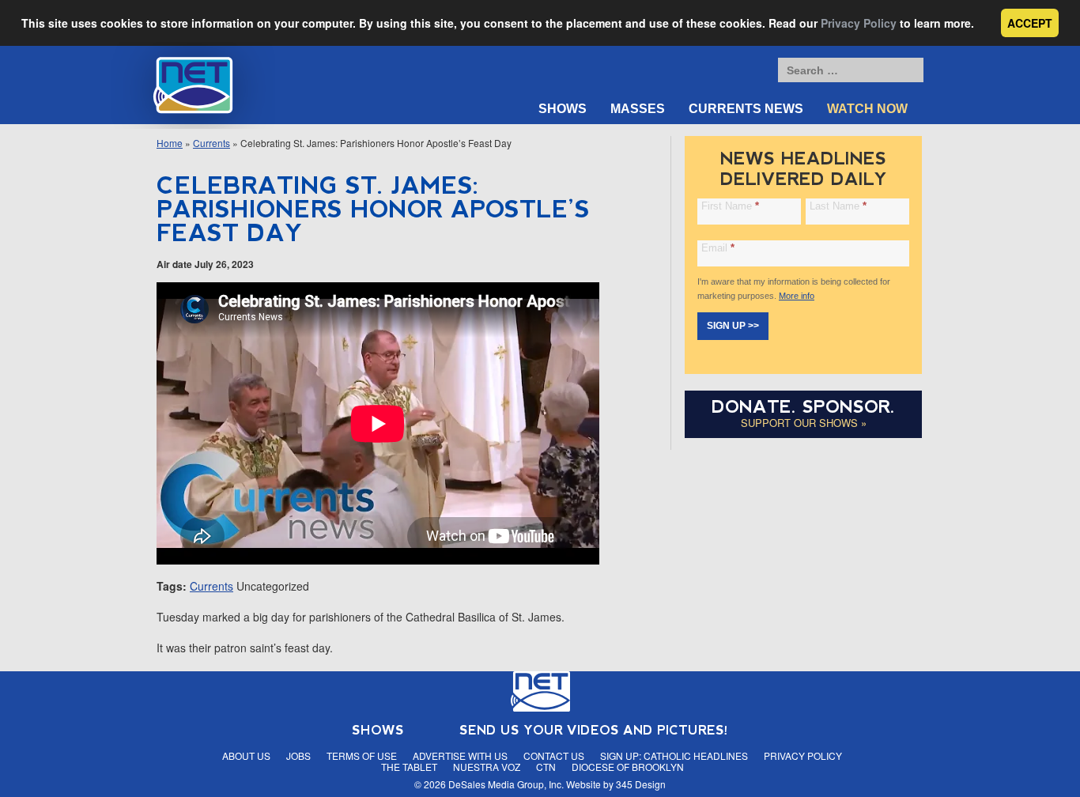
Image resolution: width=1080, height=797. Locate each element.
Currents (211, 142)
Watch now (867, 108)
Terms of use (362, 755)
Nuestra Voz (486, 766)
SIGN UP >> (733, 325)
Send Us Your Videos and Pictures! (593, 730)
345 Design (641, 784)
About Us (246, 755)
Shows (562, 108)
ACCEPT (1029, 23)
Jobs (298, 755)
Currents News (746, 108)
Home (170, 142)
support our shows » (804, 422)
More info (796, 295)
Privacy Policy (859, 23)
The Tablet (409, 766)
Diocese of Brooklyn (628, 766)
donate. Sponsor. (803, 407)
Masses (637, 108)
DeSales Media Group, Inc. (506, 784)
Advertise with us (460, 755)
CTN (546, 766)
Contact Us (553, 755)
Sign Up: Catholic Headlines (674, 755)
